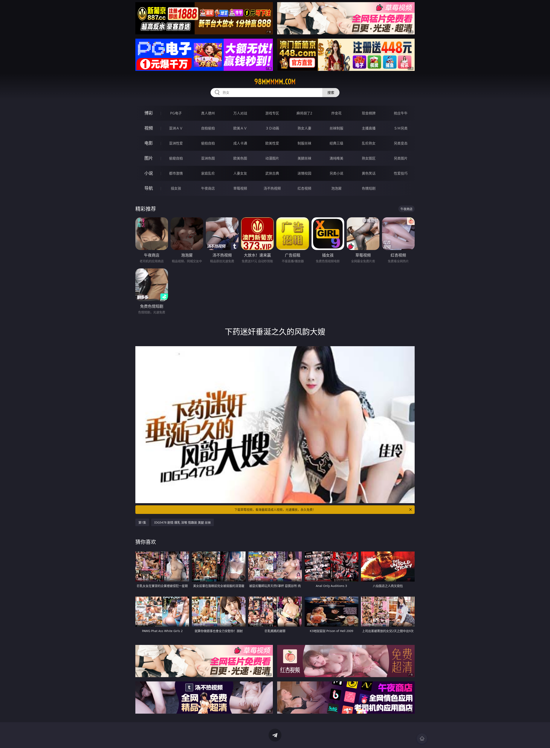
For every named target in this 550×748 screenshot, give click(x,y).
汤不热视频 (272, 188)
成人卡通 (240, 143)
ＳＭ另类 (401, 128)
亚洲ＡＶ (176, 128)
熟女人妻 (304, 128)
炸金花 (336, 113)
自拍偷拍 (208, 128)
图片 (148, 158)
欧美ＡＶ (240, 128)
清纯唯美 (336, 158)
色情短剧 (369, 188)
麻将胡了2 (304, 113)
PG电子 (176, 113)
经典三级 (336, 143)
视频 (148, 128)
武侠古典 (272, 173)
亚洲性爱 (176, 143)
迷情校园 (304, 173)
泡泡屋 (336, 188)
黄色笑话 (369, 173)
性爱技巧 (401, 173)
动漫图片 (272, 158)
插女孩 (176, 188)
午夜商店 (208, 188)
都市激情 (176, 173)
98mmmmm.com (275, 81)
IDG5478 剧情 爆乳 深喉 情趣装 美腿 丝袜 (182, 522)
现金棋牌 (369, 113)
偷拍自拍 (208, 143)
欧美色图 (240, 158)
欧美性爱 (272, 143)
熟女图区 (369, 158)
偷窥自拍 (176, 158)
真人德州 (208, 113)
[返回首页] (422, 738)
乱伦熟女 (369, 143)
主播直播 (369, 128)
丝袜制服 (336, 128)
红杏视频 (304, 188)
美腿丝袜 (304, 158)
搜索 (330, 92)
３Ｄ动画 (272, 128)
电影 (148, 143)
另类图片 (401, 158)
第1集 (142, 522)
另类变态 (401, 143)
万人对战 (240, 113)
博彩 (148, 113)
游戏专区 (272, 113)
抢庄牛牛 (401, 113)
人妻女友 (240, 173)
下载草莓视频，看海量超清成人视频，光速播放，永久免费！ (275, 509)
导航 (148, 188)
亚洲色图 (208, 158)
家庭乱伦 (208, 173)
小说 (148, 173)
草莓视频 (240, 188)
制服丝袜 (304, 143)
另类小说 (336, 173)
